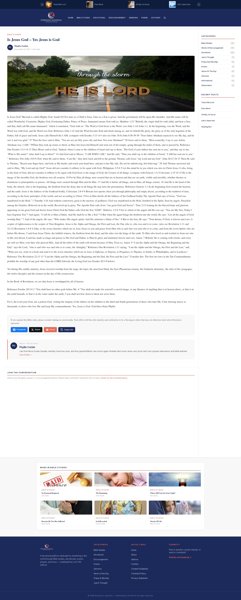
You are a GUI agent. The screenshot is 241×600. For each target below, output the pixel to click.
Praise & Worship (101, 578)
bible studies (206, 43)
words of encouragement (212, 48)
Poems (144, 18)
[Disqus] (101, 417)
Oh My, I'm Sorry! (208, 115)
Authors (155, 18)
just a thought (207, 57)
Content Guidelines (139, 569)
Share (37, 329)
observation (206, 85)
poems (204, 67)
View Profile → (25, 355)
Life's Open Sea (208, 121)
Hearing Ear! (206, 127)
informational (206, 81)
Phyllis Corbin (21, 46)
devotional (205, 52)
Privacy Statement (139, 578)
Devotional (99, 18)
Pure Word (205, 108)
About (134, 555)
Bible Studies (83, 18)
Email (52, 329)
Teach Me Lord (207, 102)
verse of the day (208, 71)
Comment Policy (138, 573)
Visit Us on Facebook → (180, 557)
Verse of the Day (101, 573)
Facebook (21, 329)
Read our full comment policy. (114, 378)
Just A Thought (100, 583)
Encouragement (117, 18)
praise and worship (209, 62)
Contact (134, 564)
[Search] (165, 18)
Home (70, 18)
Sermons (133, 18)
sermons (205, 76)
